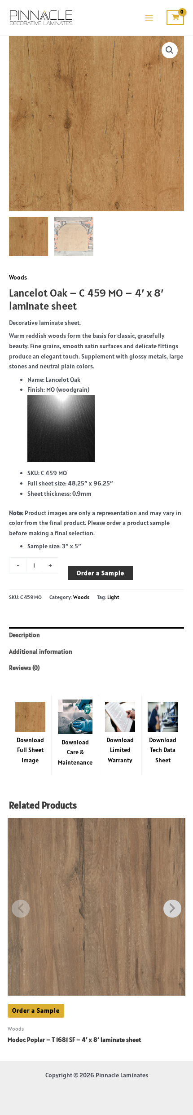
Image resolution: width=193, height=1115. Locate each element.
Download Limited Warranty (120, 750)
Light (113, 597)
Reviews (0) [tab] (24, 668)
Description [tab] (24, 635)
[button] (170, 50)
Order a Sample (100, 573)
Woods (18, 277)
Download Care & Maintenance (75, 752)
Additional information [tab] (40, 651)
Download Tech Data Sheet (162, 750)
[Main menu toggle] (149, 17)
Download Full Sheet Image (30, 750)
